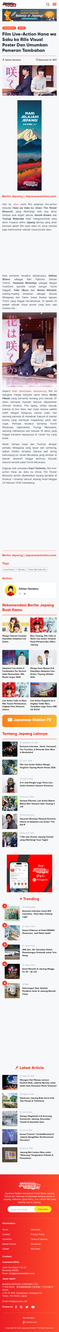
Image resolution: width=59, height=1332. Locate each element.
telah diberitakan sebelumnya (29, 391)
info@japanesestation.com (22, 1273)
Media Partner (9, 1244)
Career (5, 1248)
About (5, 1229)
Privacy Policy (38, 1234)
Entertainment (9, 28)
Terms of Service (39, 1239)
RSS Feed (35, 1248)
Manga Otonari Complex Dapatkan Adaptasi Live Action (14, 639)
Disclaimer (36, 1244)
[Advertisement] (29, 517)
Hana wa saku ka (37, 569)
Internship (36, 1229)
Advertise (7, 1239)
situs (15, 204)
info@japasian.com (18, 1301)
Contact (6, 1234)
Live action (9, 569)
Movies (21, 28)
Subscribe (43, 1209)
